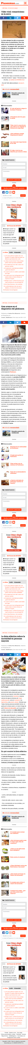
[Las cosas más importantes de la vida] (5, 144)
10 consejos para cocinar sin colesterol (17, 832)
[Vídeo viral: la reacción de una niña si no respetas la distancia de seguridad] (5, 127)
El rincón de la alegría (13, 8)
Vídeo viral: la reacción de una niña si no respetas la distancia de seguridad (18, 126)
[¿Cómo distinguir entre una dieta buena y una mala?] (5, 868)
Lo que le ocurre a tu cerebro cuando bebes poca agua (15, 272)
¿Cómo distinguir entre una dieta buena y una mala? (18, 866)
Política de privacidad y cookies (8, 1034)
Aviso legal (19, 1032)
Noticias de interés (14, 226)
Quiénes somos (12, 1032)
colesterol (17, 700)
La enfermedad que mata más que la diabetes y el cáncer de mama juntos (13, 287)
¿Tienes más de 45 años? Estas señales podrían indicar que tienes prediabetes (14, 261)
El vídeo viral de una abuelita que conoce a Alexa (18, 151)
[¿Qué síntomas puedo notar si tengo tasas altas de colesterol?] (5, 842)
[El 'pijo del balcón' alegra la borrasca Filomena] (5, 111)
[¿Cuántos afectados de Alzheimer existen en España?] (5, 482)
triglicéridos (4, 702)
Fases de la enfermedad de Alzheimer (18, 472)
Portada (5, 8)
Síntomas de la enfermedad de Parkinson (18, 447)
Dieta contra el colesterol (17, 857)
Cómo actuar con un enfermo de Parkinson (17, 464)
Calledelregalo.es (12, 1036)
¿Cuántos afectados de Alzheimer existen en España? (16, 481)
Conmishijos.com (21, 1036)
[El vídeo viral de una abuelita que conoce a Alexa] (5, 152)
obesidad (15, 696)
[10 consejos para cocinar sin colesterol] (5, 834)
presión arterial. (14, 702)
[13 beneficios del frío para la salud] (5, 119)
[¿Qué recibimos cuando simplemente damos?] (5, 136)
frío (21, 68)
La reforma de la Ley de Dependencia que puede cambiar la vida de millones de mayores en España (14, 277)
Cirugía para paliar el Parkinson (16, 455)
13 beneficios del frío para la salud (17, 117)
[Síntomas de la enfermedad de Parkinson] (5, 449)
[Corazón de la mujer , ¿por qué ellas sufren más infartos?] (5, 893)
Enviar (23, 195)
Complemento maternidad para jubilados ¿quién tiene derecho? (14, 268)
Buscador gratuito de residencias (18, 93)
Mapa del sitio (5, 1036)
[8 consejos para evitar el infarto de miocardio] (5, 884)
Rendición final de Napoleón (11, 290)
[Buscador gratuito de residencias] (6, 95)
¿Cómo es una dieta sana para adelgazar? (17, 849)
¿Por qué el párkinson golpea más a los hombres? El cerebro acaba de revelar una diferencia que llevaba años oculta (14, 257)
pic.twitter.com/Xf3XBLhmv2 (16, 80)
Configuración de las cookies (13, 1037)
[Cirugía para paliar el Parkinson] (5, 457)
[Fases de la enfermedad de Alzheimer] (5, 474)
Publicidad (18, 1034)
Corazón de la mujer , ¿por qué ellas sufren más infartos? (18, 892)
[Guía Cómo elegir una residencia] (14, 213)
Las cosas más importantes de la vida (18, 142)
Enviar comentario (15, 180)
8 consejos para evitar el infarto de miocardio (17, 882)
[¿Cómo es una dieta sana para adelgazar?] (5, 851)
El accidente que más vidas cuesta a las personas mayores (14, 265)
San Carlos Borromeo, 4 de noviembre (13, 284)
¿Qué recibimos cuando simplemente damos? (17, 134)
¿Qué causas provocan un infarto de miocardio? (17, 874)
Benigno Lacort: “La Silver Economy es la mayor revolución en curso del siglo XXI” (14, 281)
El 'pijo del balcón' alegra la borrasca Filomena (18, 109)
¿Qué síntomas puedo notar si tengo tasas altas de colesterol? (18, 842)
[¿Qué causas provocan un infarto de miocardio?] (5, 876)
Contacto (24, 1034)
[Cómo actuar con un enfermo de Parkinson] (5, 466)
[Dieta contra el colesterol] (5, 859)
